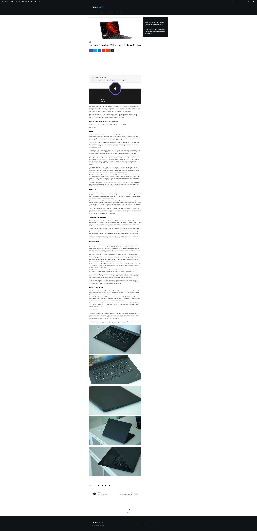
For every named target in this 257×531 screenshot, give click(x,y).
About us (18, 1)
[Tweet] (95, 50)
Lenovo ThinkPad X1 (120, 115)
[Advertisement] (115, 64)
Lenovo (91, 114)
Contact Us (26, 1)
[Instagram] (248, 1)
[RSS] (251, 1)
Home (11, 1)
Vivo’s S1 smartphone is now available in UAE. (104, 494)
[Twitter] (246, 1)
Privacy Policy (36, 1)
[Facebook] (244, 1)
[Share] (91, 50)
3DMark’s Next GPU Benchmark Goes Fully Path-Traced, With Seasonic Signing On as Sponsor (154, 24)
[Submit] (108, 50)
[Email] (112, 50)
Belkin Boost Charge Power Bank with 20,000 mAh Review (125, 494)
